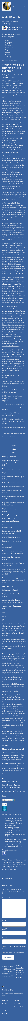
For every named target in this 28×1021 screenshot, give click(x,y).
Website (4, 938)
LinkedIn (5, 1014)
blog (6, 50)
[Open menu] (25, 6)
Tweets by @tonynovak (9, 850)
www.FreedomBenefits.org (10, 346)
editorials (8, 54)
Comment (6, 898)
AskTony (8, 57)
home (7, 40)
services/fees (9, 47)
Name (4, 920)
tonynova (15, 21)
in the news (9, 45)
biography (8, 43)
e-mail (8, 763)
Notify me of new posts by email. (14, 953)
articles (7, 52)
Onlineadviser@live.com (9, 869)
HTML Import (8, 24)
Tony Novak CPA (15, 6)
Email (4, 796)
